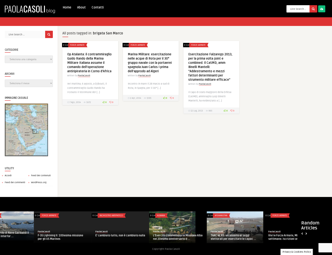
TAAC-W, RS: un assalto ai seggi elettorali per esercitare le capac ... (141, 237)
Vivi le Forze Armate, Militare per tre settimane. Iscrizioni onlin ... (199, 237)
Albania (69, 215)
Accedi (8, 175)
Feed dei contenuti (41, 175)
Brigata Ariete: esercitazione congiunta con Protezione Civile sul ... (257, 237)
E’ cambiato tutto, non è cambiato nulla (29, 235)
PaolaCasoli (84, 75)
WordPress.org (38, 182)
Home (67, 7)
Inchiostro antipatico (19, 215)
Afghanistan (129, 215)
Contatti (98, 7)
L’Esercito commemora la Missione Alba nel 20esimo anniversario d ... (86, 237)
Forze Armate (77, 45)
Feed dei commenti (15, 182)
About (81, 7)
